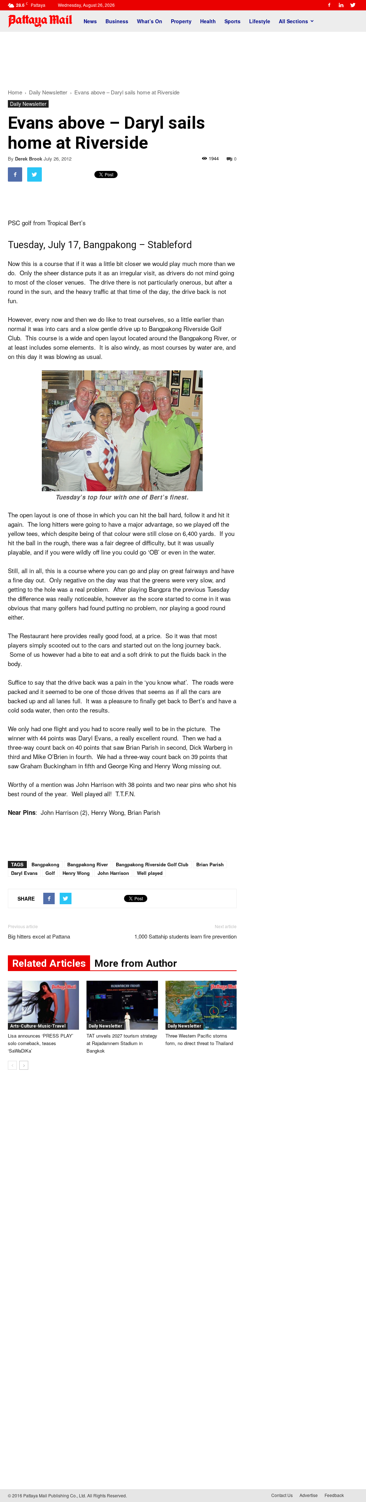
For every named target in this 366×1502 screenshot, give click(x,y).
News (90, 21)
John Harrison (113, 873)
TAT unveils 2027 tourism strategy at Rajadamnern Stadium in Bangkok (121, 1043)
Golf (50, 873)
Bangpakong (45, 864)
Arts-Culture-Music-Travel (37, 1026)
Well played (150, 873)
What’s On (149, 21)
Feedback (334, 1495)
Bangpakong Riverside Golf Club (152, 864)
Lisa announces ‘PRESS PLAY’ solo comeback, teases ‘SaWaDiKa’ (40, 1043)
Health (208, 21)
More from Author (135, 963)
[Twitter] (352, 5)
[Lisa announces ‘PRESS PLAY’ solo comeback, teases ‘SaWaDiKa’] (43, 1005)
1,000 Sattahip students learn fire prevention (185, 936)
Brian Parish (210, 864)
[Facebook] (329, 5)
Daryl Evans (24, 873)
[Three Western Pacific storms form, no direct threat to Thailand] (201, 1005)
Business (116, 21)
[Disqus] (122, 1183)
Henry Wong (76, 873)
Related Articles (49, 963)
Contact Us (282, 1495)
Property (181, 21)
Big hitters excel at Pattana (39, 936)
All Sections (293, 21)
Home (15, 92)
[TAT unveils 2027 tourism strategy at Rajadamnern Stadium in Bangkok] (122, 1005)
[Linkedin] (341, 5)
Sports (232, 21)
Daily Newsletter (28, 103)
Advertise (309, 1495)
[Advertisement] (183, 56)
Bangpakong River (87, 864)
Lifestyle (259, 21)
